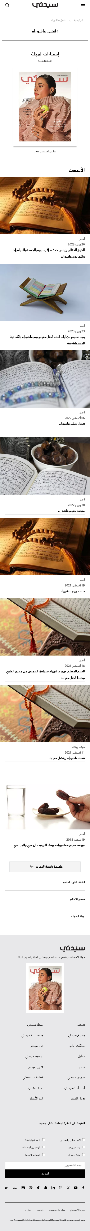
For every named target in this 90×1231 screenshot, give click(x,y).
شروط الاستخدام (77, 1210)
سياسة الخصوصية (57, 1210)
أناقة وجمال (74, 1155)
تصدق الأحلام (77, 899)
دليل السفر (78, 1099)
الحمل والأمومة (33, 1155)
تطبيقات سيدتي (33, 1077)
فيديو (81, 1025)
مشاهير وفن (74, 1147)
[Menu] (83, 4)
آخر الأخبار (36, 1099)
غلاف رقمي (35, 1088)
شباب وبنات (78, 747)
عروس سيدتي (76, 1077)
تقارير (81, 1067)
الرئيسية (78, 20)
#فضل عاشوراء (45, 31)
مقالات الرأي (77, 1046)
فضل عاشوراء (58, 20)
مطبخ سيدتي (76, 1035)
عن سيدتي (36, 1046)
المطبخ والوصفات (31, 1147)
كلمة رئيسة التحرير (49, 867)
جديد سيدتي (34, 1056)
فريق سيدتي (35, 1067)
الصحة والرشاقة (33, 1140)
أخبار (82, 239)
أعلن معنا (40, 1210)
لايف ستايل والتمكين (70, 1140)
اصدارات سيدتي (74, 1088)
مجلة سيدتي (35, 1025)
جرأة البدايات (78, 916)
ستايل (81, 1056)
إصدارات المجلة (45, 54)
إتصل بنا (28, 1210)
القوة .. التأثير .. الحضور (74, 882)
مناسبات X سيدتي (32, 1035)
